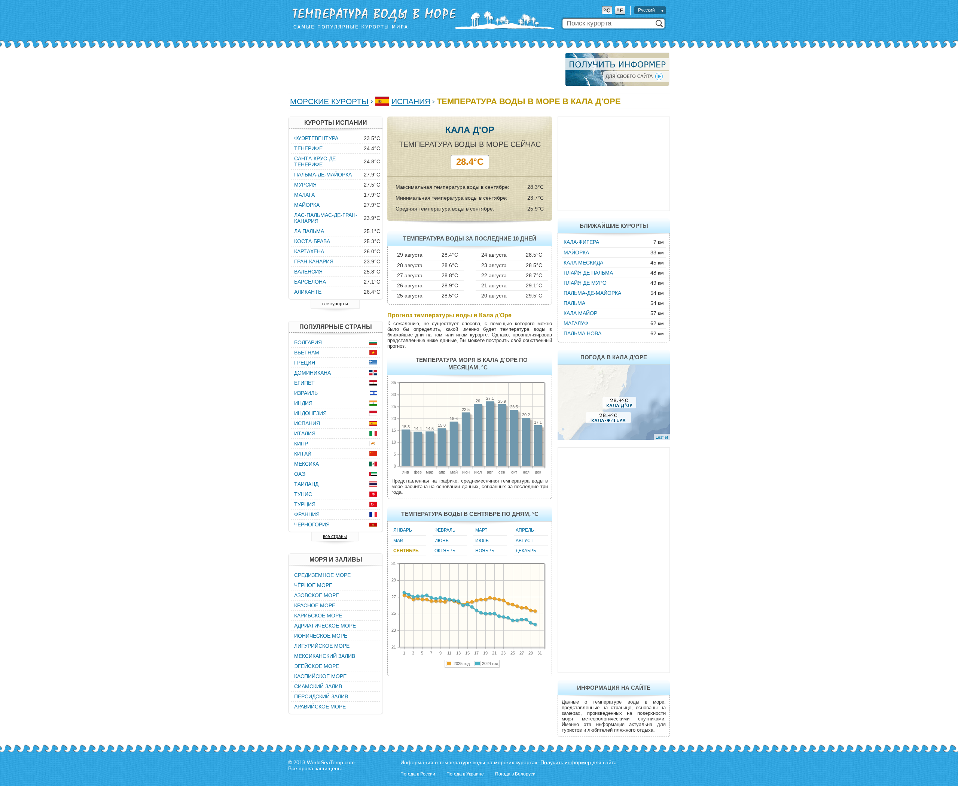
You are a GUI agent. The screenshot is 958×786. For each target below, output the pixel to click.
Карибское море (318, 616)
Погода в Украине (465, 774)
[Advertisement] (424, 69)
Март (481, 530)
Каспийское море (320, 676)
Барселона (310, 282)
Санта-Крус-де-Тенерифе (316, 161)
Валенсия (308, 272)
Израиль (306, 393)
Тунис (303, 494)
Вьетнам (306, 353)
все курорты (335, 303)
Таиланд (306, 484)
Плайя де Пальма (588, 273)
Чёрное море (313, 585)
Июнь (441, 540)
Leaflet (662, 437)
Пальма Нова (582, 333)
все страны (335, 536)
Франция (307, 514)
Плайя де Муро (585, 283)
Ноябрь (484, 550)
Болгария (308, 342)
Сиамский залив (318, 686)
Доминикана (312, 373)
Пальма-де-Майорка (592, 293)
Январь (402, 530)
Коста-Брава (312, 241)
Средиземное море (322, 575)
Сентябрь (406, 550)
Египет (304, 383)
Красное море (314, 605)
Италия (304, 433)
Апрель (525, 530)
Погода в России (417, 774)
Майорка (576, 253)
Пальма (574, 303)
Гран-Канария (313, 261)
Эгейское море (316, 666)
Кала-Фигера (581, 242)
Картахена (309, 251)
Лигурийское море (322, 646)
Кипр (301, 444)
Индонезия (310, 413)
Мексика (306, 464)
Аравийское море (320, 707)
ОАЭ (299, 474)
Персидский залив (321, 696)
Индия (303, 403)
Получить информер (565, 762)
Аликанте (307, 292)
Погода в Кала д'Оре (613, 357)
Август (524, 540)
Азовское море (316, 595)
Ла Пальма (309, 231)
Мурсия (305, 185)
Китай (302, 454)
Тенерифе (308, 148)
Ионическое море (320, 636)
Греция (304, 363)
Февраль (444, 530)
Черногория (312, 524)
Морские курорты (329, 101)
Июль (482, 540)
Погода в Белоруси (515, 774)
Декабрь (526, 550)
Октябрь (444, 550)
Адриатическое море (325, 626)
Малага (304, 195)
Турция (304, 504)
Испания (410, 101)
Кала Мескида (583, 263)
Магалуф (576, 323)
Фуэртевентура (316, 138)
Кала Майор (580, 313)
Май (398, 540)
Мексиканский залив (324, 656)
